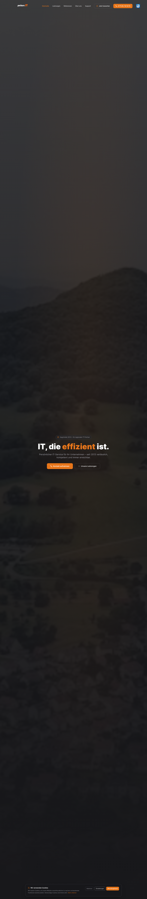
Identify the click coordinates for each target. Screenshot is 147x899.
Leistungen (56, 6)
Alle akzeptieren (113, 888)
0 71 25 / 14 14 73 (124, 6)
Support (88, 6)
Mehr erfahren (72, 893)
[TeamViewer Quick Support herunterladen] (138, 6)
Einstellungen (100, 888)
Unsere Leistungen (89, 466)
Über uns (78, 6)
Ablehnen (89, 888)
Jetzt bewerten (104, 6)
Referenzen (68, 6)
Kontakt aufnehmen (61, 466)
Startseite (45, 6)
